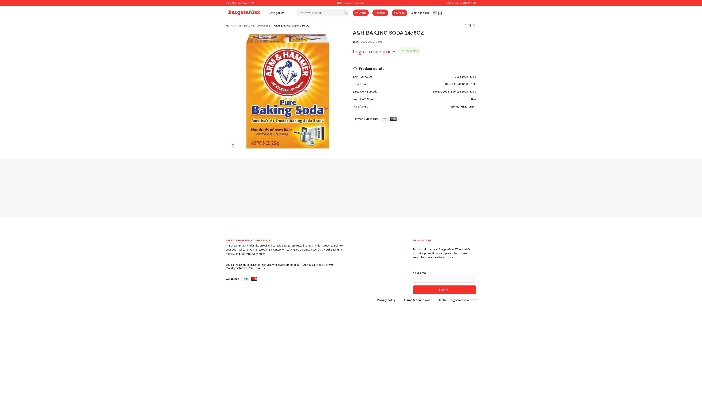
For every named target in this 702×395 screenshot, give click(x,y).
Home (230, 25)
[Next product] (474, 25)
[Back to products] (469, 25)
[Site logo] (244, 12)
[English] (435, 13)
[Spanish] (440, 13)
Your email (420, 272)
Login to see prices (375, 51)
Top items (380, 12)
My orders (360, 12)
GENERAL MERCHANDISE (254, 25)
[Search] (345, 12)
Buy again (399, 12)
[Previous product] (465, 25)
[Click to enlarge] (233, 145)
